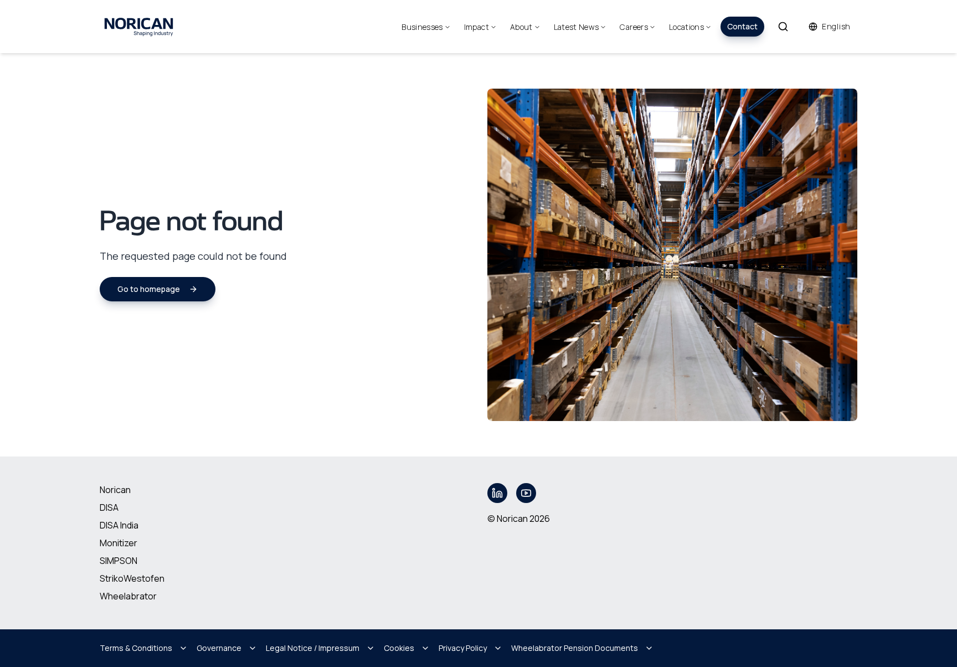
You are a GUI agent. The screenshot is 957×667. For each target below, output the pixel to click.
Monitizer (118, 543)
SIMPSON (118, 561)
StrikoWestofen (132, 578)
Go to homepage (148, 289)
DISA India (119, 525)
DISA (109, 507)
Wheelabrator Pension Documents (574, 648)
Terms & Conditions (136, 648)
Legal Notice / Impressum (312, 648)
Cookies (399, 648)
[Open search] (783, 27)
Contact (742, 26)
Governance (219, 648)
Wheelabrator (128, 596)
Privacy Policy (463, 648)
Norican (115, 490)
